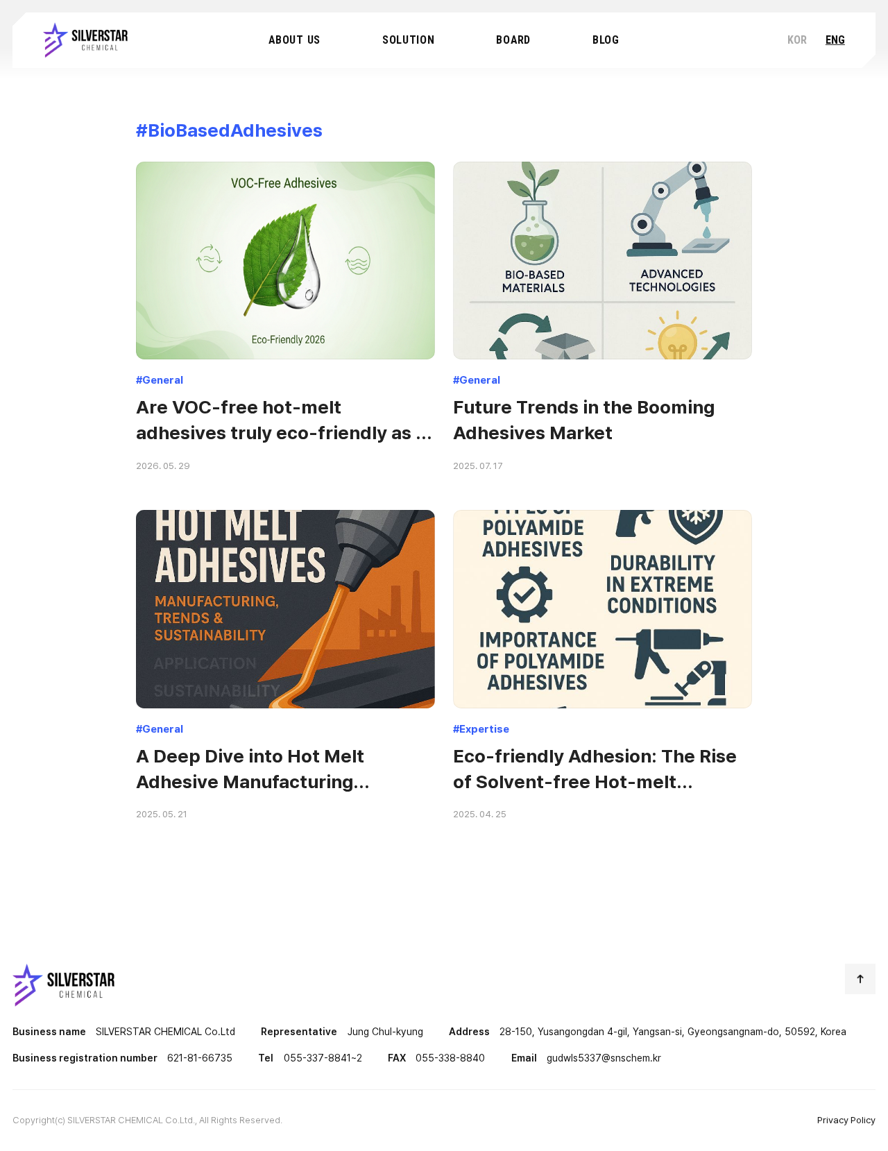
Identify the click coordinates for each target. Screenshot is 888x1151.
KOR (797, 39)
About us (294, 39)
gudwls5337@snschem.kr (604, 1058)
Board (513, 39)
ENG (835, 39)
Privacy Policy (846, 1119)
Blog (606, 39)
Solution (408, 39)
